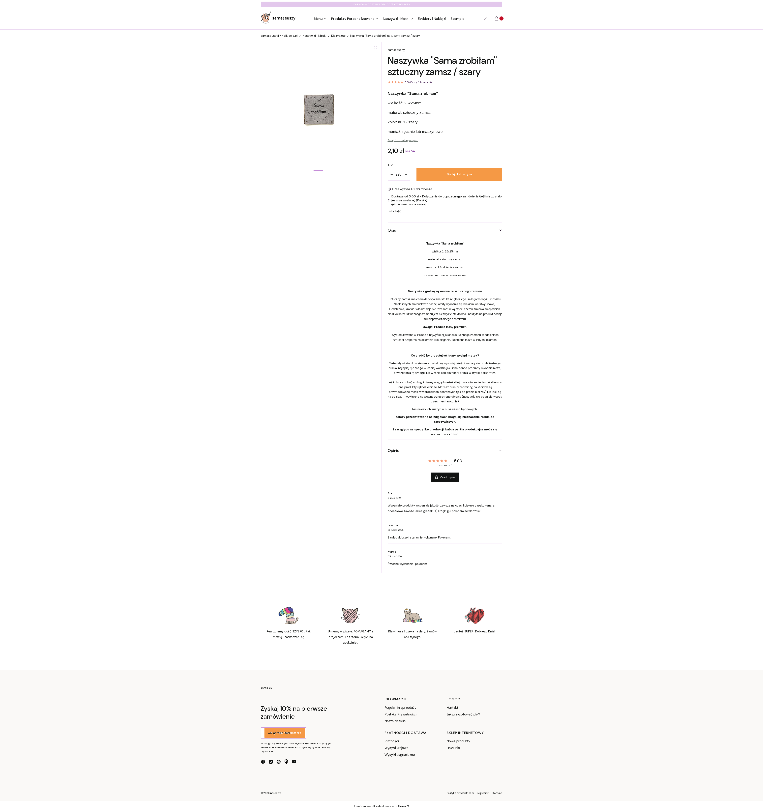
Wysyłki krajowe (396, 748)
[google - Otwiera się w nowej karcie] (286, 761)
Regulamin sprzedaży (400, 707)
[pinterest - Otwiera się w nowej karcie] (278, 761)
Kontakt (452, 707)
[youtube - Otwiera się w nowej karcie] (294, 761)
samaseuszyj (396, 50)
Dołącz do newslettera (285, 733)
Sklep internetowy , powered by (380, 806)
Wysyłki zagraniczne (399, 754)
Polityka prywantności (460, 793)
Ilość (390, 165)
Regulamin (483, 793)
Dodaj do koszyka (459, 174)
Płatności (391, 741)
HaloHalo (453, 748)
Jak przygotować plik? (463, 714)
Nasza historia (395, 721)
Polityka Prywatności (400, 714)
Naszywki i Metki (314, 36)
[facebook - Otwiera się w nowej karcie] (263, 761)
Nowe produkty (458, 741)
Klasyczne (338, 36)
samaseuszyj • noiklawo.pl (279, 36)
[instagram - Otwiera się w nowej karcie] (270, 761)
